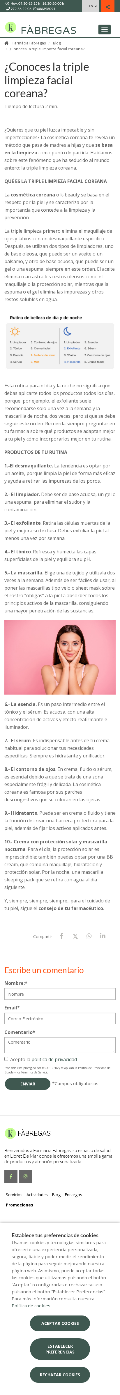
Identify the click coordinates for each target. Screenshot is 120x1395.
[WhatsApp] (89, 936)
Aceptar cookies (60, 1323)
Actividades (37, 1194)
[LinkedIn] (102, 936)
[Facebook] (61, 936)
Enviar (27, 1084)
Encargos (73, 1194)
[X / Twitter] (75, 935)
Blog (57, 43)
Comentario (19, 1032)
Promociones (19, 1205)
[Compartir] (107, 6)
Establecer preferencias (60, 1349)
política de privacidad (54, 1059)
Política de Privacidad (92, 1068)
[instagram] (25, 1176)
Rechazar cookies (60, 1374)
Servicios (14, 1194)
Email (12, 1007)
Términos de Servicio (34, 1072)
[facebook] (10, 1176)
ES (91, 6)
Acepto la (43, 1059)
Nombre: (15, 983)
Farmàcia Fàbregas (29, 43)
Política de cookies (31, 1305)
